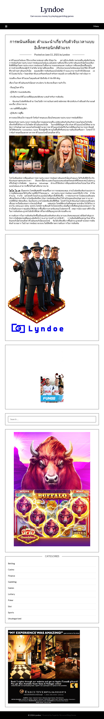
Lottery (11, 594)
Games (11, 588)
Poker (10, 600)
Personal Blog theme (67, 715)
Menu (96, 26)
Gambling (12, 582)
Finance (11, 576)
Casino (11, 569)
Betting (11, 563)
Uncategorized (14, 618)
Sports (11, 612)
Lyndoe (52, 10)
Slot (10, 606)
